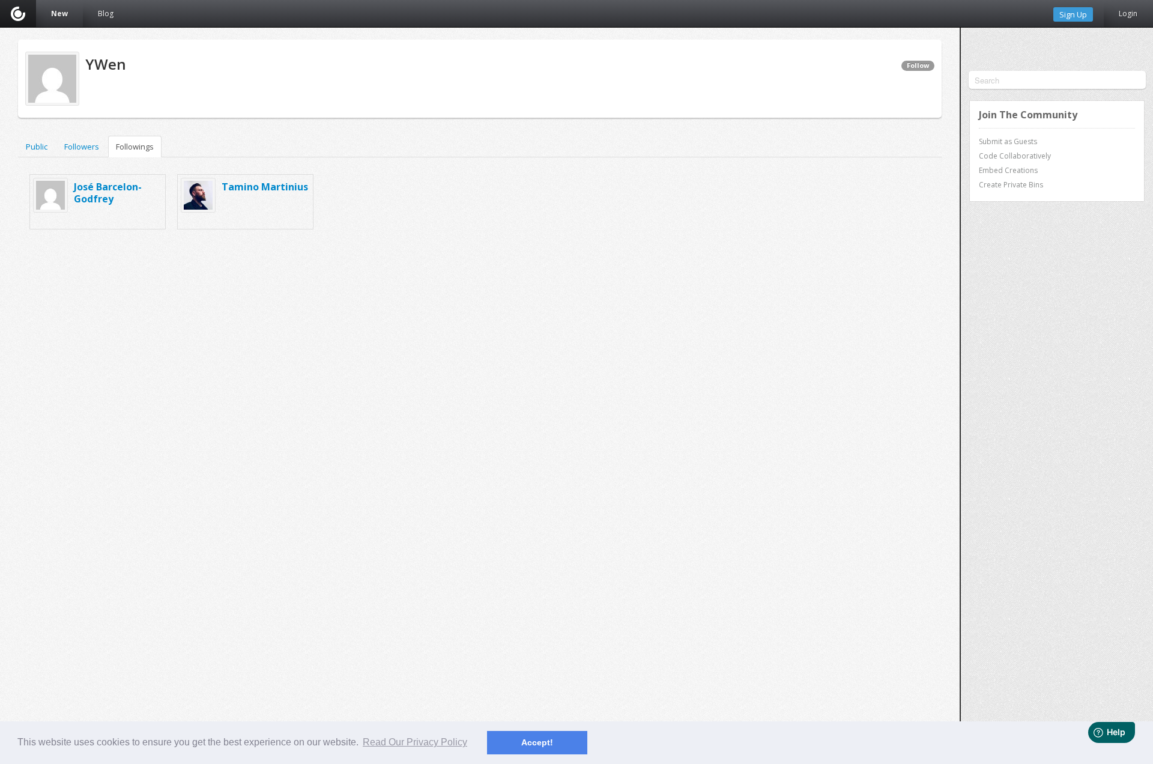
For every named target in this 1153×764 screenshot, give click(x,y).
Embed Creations (1008, 170)
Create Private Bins (1011, 185)
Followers (81, 146)
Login (1128, 13)
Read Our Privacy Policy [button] (415, 742)
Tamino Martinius (265, 186)
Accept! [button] (537, 742)
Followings (135, 146)
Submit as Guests (1008, 141)
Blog (105, 13)
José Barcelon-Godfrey (108, 192)
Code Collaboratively (1015, 156)
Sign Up (1073, 14)
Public (36, 146)
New (59, 13)
